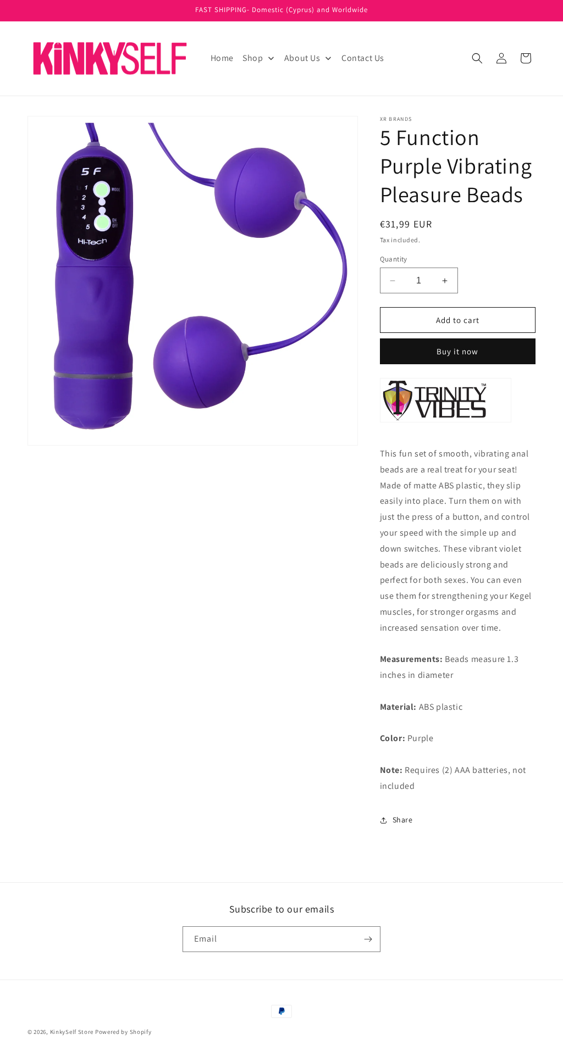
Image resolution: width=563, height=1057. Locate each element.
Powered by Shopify (123, 1032)
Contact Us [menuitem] (362, 58)
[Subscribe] (368, 939)
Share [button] (403, 820)
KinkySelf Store (72, 1032)
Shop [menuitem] (252, 58)
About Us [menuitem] (302, 58)
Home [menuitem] (222, 58)
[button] (477, 58)
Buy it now (457, 351)
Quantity (393, 259)
